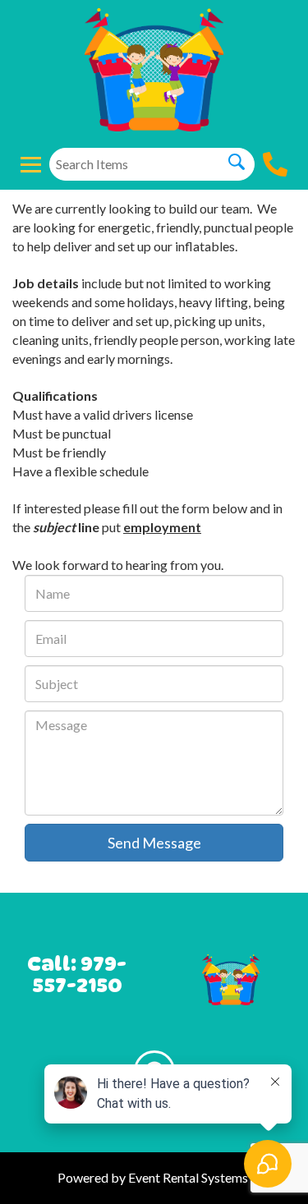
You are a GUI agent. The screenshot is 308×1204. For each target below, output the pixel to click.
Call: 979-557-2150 (76, 974)
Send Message (154, 843)
